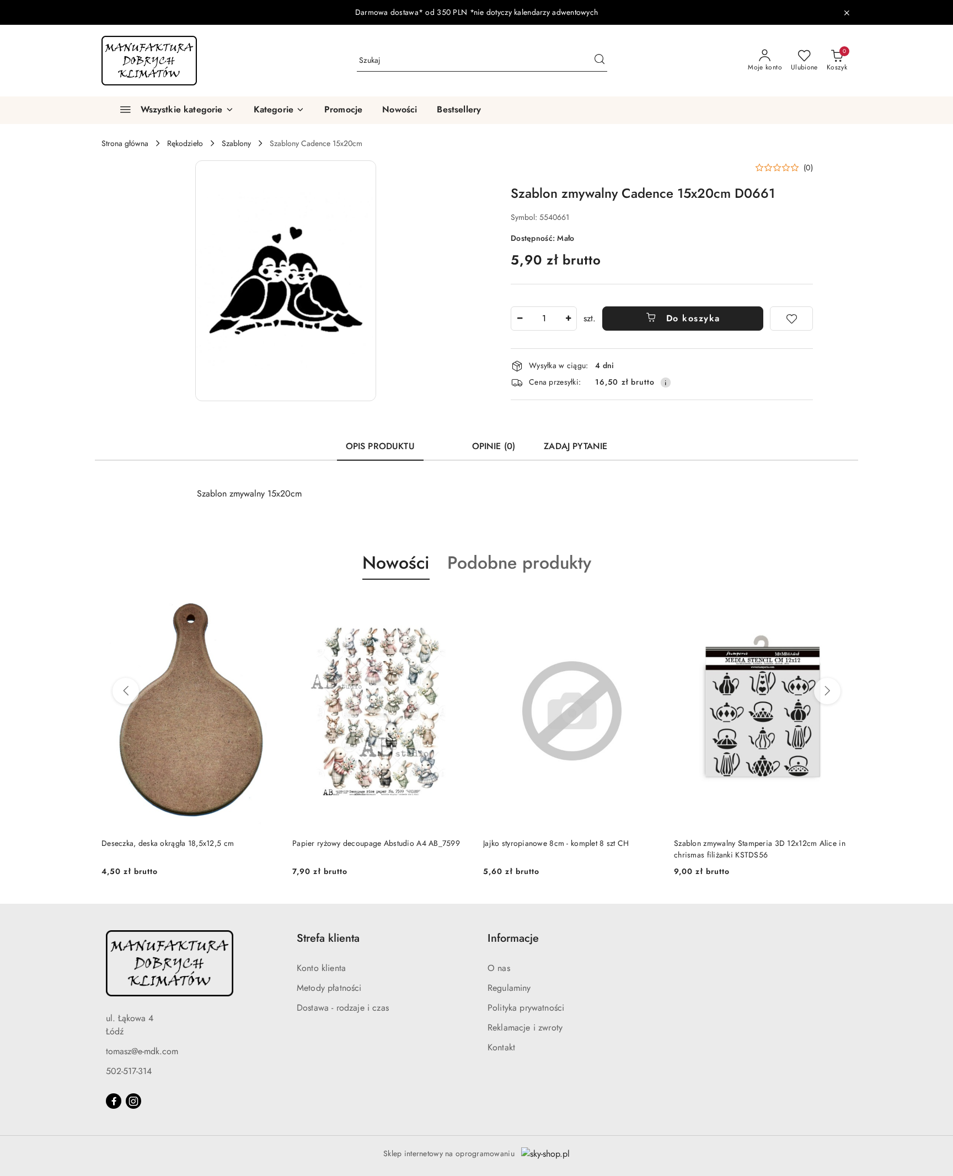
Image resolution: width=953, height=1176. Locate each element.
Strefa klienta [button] (328, 938)
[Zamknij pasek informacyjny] (847, 13)
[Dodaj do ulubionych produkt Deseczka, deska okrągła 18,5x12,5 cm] (266, 605)
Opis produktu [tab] (380, 446)
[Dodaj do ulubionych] (791, 318)
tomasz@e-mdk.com (142, 1051)
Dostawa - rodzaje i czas (343, 1007)
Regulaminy (509, 987)
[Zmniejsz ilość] (519, 318)
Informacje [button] (513, 938)
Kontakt (501, 1047)
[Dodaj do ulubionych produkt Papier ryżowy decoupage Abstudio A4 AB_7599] (457, 605)
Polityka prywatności (526, 1007)
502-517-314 (129, 1071)
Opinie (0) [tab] (494, 446)
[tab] (443, 441)
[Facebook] (113, 1101)
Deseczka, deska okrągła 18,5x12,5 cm (167, 843)
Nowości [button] (396, 562)
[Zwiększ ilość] (568, 318)
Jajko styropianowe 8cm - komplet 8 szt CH (556, 843)
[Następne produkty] (827, 691)
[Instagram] (133, 1101)
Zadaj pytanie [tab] (575, 446)
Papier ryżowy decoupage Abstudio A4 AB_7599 (376, 843)
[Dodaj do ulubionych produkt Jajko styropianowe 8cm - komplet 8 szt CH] (648, 605)
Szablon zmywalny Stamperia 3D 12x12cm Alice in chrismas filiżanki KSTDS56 (759, 849)
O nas (499, 968)
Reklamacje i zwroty (525, 1027)
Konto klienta (321, 968)
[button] (279, 110)
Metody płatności (329, 987)
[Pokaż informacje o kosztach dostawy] (666, 382)
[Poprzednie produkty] (126, 691)
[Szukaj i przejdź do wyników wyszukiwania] (599, 60)
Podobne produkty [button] (519, 562)
